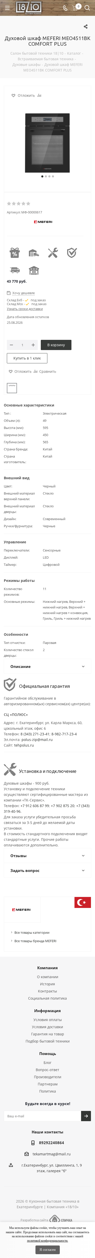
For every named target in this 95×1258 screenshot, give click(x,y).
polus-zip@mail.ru (37, 739)
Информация (47, 1010)
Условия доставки (47, 1026)
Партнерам (48, 1084)
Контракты (47, 991)
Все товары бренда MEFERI (35, 941)
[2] (14, 204)
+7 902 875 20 (62, 805)
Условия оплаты (47, 1019)
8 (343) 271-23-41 (35, 734)
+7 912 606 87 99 (35, 805)
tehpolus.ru (24, 745)
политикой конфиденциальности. (47, 1240)
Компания (47, 967)
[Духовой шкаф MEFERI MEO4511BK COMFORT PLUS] (47, 143)
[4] (23, 204)
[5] (28, 204)
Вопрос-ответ (47, 1069)
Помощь (47, 1053)
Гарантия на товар (47, 1034)
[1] (9, 204)
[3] (18, 204)
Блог (47, 1062)
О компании (47, 976)
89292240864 (51, 1142)
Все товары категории (31, 932)
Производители (47, 1076)
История (47, 983)
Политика (47, 1091)
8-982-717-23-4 (64, 734)
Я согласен (48, 1250)
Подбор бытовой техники (48, 1041)
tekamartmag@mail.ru (52, 1154)
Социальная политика (47, 998)
